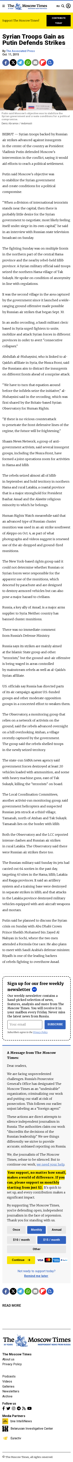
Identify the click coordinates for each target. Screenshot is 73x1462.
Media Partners (13, 1416)
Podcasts (9, 1376)
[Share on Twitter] (13, 62)
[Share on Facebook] (5, 62)
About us (8, 1359)
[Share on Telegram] (20, 62)
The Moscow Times (17, 1354)
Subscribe (55, 1024)
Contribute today (59, 20)
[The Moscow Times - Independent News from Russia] (27, 6)
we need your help (50, 1164)
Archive (7, 1396)
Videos (7, 1381)
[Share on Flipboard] (42, 62)
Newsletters (10, 1391)
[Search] (62, 6)
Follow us (9, 1403)
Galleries (8, 1386)
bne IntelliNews (21, 1421)
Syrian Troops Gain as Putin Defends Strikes (33, 39)
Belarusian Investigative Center (32, 1428)
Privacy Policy (40, 1032)
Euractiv (16, 1438)
